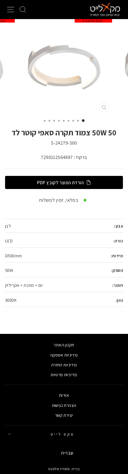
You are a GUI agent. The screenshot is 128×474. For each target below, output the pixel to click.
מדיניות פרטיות (64, 374)
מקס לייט (62, 434)
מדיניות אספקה (64, 355)
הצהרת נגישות (64, 405)
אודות (64, 395)
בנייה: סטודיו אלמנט (64, 468)
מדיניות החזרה (64, 365)
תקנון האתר (64, 345)
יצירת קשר (64, 415)
